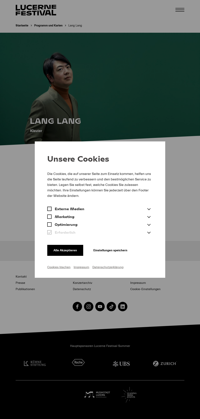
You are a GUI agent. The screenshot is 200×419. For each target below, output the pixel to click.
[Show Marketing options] (149, 217)
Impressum (81, 267)
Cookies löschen (59, 267)
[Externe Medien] (49, 209)
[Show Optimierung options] (149, 225)
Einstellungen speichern (110, 250)
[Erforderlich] (49, 233)
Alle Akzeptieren (65, 250)
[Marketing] (49, 217)
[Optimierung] (49, 225)
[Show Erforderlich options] (149, 233)
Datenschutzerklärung (107, 267)
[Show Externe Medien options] (149, 209)
